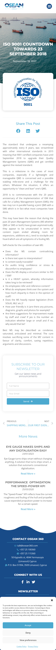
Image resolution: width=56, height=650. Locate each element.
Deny (28, 632)
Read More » (28, 473)
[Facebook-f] (22, 582)
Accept (28, 625)
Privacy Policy (33, 646)
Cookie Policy (22, 646)
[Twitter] (33, 582)
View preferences (28, 640)
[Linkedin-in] (28, 582)
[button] (52, 600)
